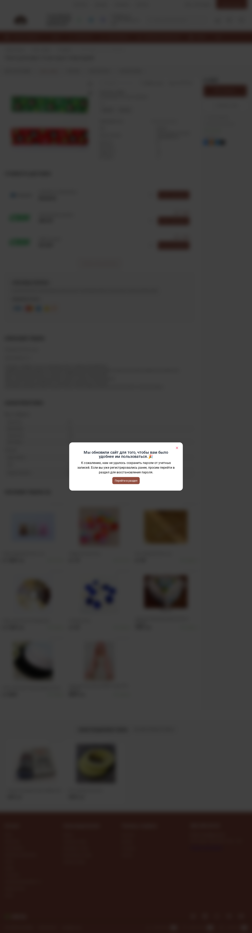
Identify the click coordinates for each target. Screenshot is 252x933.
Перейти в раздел (126, 480)
